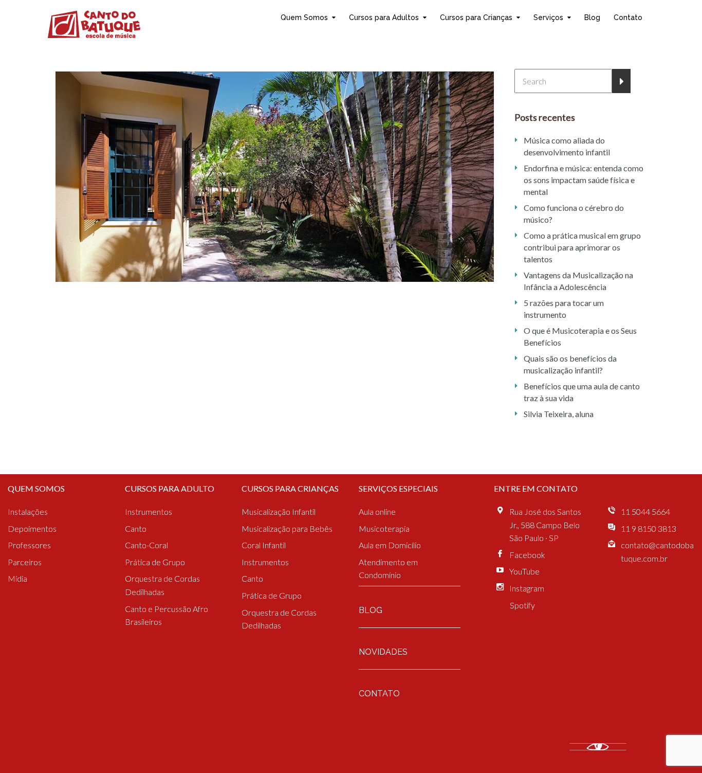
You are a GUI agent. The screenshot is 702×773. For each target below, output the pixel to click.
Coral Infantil (264, 545)
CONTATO (379, 693)
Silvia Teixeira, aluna (559, 414)
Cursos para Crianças (476, 17)
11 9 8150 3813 (648, 528)
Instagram (526, 588)
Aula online (377, 511)
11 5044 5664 (645, 511)
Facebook (527, 555)
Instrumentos (148, 511)
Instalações (28, 511)
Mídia (17, 578)
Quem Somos (304, 17)
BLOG (370, 610)
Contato (628, 17)
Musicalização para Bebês (287, 528)
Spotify (522, 605)
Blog (592, 17)
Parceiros (25, 562)
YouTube (524, 571)
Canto (135, 528)
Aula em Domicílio (390, 545)
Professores (29, 545)
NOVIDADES (383, 652)
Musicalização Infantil (279, 511)
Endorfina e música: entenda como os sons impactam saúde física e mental (583, 179)
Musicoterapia (384, 528)
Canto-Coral (146, 545)
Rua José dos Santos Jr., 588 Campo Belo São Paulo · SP (545, 525)
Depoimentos (32, 528)
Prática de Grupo (155, 562)
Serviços (548, 17)
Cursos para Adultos (384, 17)
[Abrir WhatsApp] (676, 747)
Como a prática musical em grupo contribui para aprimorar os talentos (582, 247)
